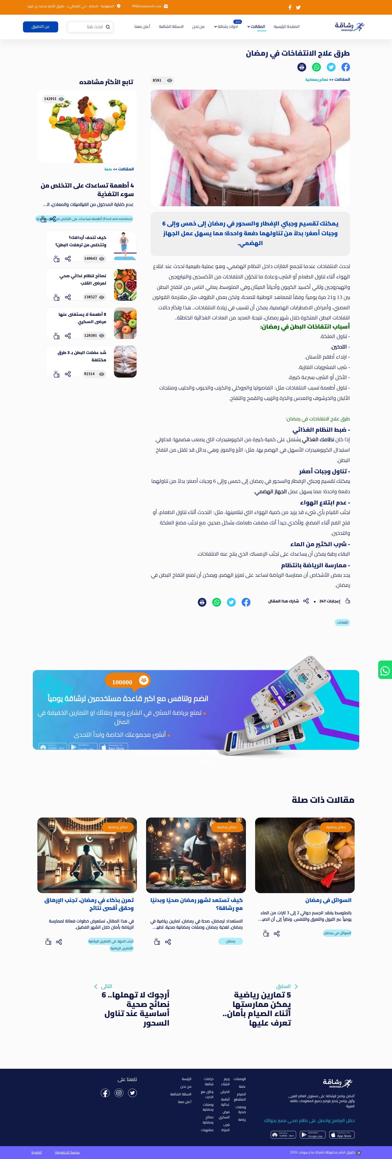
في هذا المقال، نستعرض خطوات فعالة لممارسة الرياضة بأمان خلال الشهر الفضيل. (91, 924)
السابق (257, 987)
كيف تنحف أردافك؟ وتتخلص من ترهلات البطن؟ (80, 241)
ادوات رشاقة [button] (227, 26)
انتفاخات (342, 622)
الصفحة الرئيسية (286, 26)
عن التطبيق (41, 26)
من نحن (198, 26)
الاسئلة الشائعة (171, 26)
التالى (135, 987)
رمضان (230, 941)
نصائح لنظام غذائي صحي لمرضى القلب (82, 279)
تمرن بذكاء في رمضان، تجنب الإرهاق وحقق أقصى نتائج (89, 904)
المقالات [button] (257, 26)
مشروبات (207, 1130)
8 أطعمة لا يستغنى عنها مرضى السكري (82, 318)
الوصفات (240, 1079)
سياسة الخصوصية (67, 1152)
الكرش (225, 1092)
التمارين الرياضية (122, 948)
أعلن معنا (142, 26)
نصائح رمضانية (316, 79)
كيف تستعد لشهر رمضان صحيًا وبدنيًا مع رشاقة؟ (196, 904)
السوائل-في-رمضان (337, 933)
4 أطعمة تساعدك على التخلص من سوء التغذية (87, 189)
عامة (108, 169)
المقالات (342, 79)
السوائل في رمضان (328, 900)
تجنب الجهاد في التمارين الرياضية (111, 941)
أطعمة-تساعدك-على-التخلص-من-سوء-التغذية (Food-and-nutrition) (84, 219)
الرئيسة (186, 1079)
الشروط (37, 1152)
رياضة (242, 1119)
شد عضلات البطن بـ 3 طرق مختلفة (82, 356)
